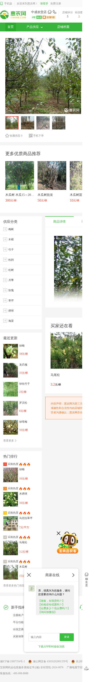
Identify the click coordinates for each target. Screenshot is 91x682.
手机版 (8, 3)
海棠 (11, 320)
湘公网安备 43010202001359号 (50, 661)
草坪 (11, 300)
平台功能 (18, 622)
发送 (66, 636)
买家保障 (18, 636)
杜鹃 (11, 259)
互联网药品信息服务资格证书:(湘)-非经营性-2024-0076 (31, 667)
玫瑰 (11, 290)
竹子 (11, 249)
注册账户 (18, 615)
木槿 (11, 239)
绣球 (11, 310)
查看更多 (9, 440)
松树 (11, 270)
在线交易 (18, 629)
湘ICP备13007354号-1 (12, 661)
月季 (11, 280)
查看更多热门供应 (14, 585)
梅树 (11, 229)
